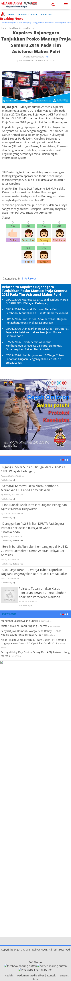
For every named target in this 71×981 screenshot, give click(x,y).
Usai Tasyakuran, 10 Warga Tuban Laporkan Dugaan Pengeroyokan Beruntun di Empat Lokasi (35, 358)
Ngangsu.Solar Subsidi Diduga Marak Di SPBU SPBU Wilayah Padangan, (37, 301)
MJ (47, 56)
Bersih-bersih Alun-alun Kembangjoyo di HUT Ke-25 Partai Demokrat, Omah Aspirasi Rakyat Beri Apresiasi (34, 345)
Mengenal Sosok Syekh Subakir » (20, 620)
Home (11, 14)
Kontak (51, 975)
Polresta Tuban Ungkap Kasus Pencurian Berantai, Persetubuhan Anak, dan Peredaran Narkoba (42, 593)
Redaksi (9, 975)
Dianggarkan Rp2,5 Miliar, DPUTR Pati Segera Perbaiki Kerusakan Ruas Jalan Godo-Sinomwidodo (37, 332)
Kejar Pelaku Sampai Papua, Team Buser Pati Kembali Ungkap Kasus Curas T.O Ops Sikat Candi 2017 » (33, 641)
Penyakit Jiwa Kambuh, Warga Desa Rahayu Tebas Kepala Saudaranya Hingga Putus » (31, 632)
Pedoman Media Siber (30, 975)
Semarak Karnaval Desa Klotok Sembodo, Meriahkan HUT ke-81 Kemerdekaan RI (37, 311)
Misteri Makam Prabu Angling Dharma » (25, 626)
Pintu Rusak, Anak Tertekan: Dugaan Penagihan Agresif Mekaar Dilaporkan (36, 320)
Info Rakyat (46, 14)
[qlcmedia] (4, 975)
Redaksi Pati (18, 540)
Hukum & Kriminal (27, 14)
